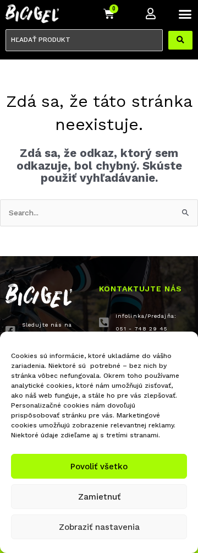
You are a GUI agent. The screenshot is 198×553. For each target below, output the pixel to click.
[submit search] (180, 40)
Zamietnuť (99, 497)
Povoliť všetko (99, 466)
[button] (185, 13)
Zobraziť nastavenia (99, 527)
